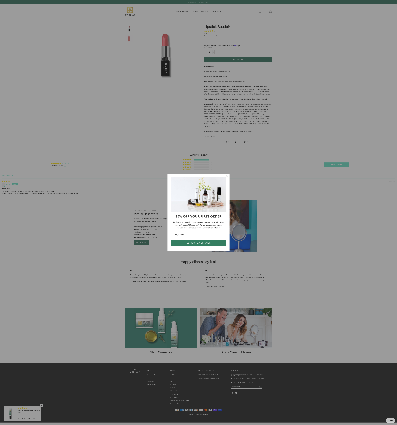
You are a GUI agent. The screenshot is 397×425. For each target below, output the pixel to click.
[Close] (227, 176)
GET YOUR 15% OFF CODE (198, 243)
